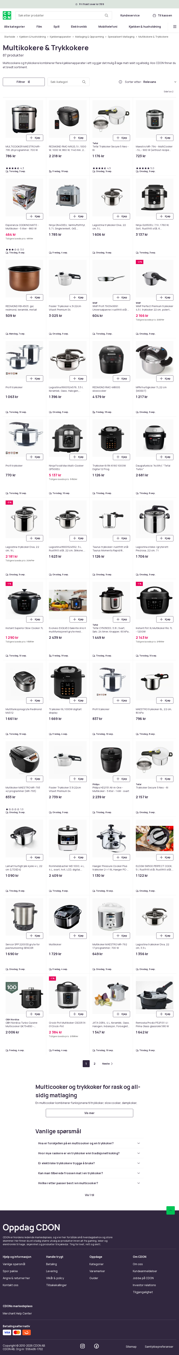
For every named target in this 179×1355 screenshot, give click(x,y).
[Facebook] (96, 1346)
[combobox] (63, 15)
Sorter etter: (133, 82)
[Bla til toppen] (170, 1210)
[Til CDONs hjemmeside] (7, 15)
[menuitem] (14, 26)
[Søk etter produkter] (106, 15)
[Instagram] (82, 1346)
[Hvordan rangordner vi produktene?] (120, 82)
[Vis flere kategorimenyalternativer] (175, 26)
